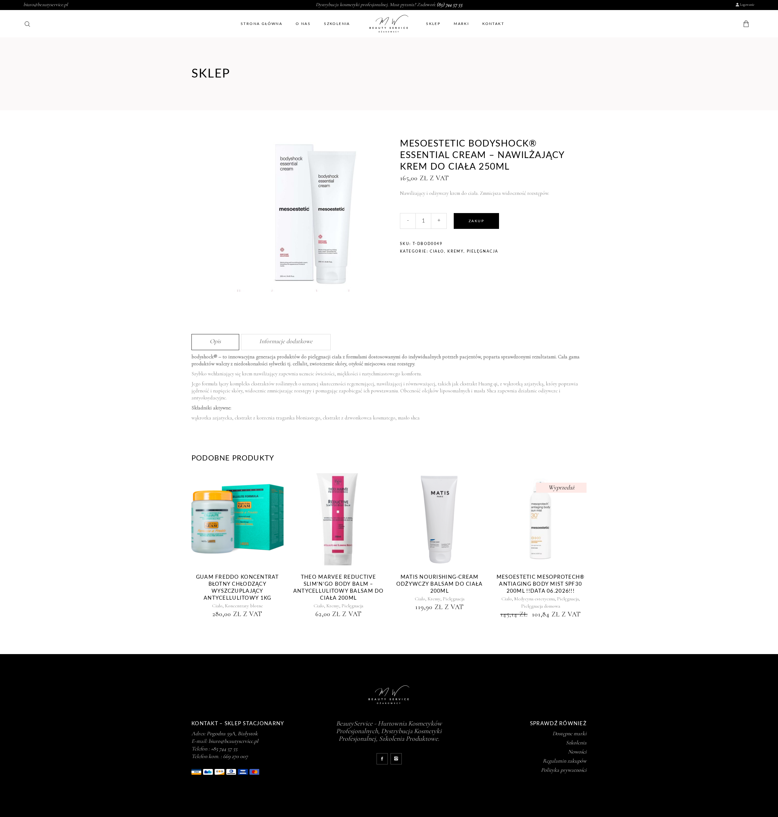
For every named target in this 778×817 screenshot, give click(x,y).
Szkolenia (576, 742)
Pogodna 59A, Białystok (232, 733)
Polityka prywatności (564, 770)
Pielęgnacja (482, 251)
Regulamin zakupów (565, 760)
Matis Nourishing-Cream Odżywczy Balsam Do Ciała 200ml (439, 584)
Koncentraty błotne (244, 606)
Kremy (455, 251)
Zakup (476, 221)
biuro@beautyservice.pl (45, 5)
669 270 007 (235, 756)
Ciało (437, 251)
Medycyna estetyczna (534, 599)
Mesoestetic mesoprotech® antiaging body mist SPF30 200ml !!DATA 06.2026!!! (541, 584)
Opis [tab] (215, 341)
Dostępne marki (570, 733)
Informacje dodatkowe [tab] (285, 341)
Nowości (577, 751)
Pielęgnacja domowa (540, 606)
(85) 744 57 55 (450, 5)
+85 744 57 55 (224, 748)
